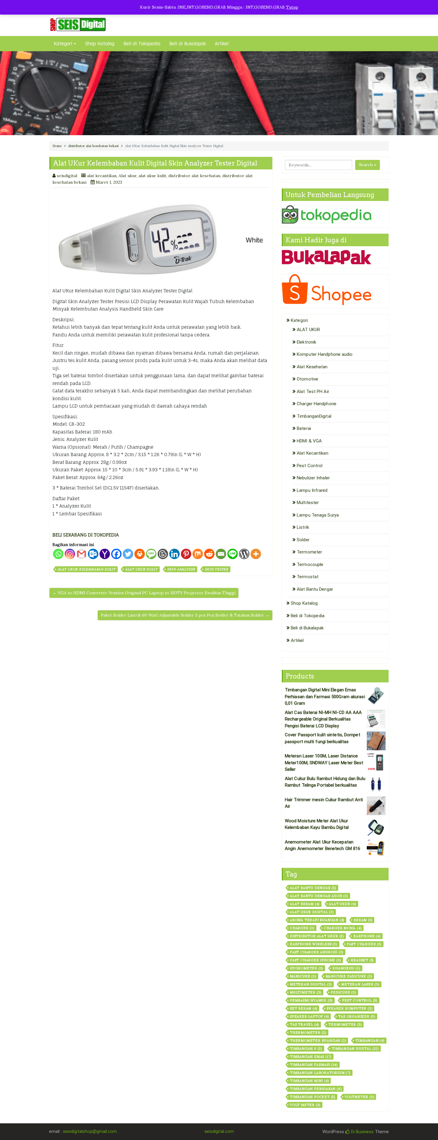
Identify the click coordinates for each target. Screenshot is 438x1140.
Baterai (304, 428)
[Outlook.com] (93, 554)
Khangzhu (346, 968)
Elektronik (306, 342)
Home (57, 146)
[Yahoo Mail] (105, 554)
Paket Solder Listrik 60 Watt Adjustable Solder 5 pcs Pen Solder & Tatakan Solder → (185, 615)
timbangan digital (355, 1049)
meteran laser (360, 984)
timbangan (369, 1040)
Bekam (363, 920)
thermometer (308, 1032)
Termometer (309, 552)
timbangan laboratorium (320, 1073)
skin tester (216, 569)
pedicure (343, 992)
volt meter (305, 1105)
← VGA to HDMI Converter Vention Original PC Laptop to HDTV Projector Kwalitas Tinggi (143, 592)
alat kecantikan (102, 175)
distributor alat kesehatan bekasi (93, 146)
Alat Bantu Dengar (315, 589)
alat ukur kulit (152, 175)
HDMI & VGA (309, 441)
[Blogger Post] (163, 554)
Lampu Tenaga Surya (318, 515)
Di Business (362, 1131)
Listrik (303, 527)
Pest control (359, 1000)
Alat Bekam (304, 904)
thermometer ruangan (318, 1040)
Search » (367, 164)
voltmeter (359, 1097)
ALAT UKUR (308, 329)
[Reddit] (209, 554)
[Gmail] (81, 554)
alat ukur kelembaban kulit (87, 569)
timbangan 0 (306, 1049)
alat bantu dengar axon (319, 896)
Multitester (308, 502)
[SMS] (151, 554)
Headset (362, 960)
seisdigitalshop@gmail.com (90, 1131)
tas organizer (356, 1016)
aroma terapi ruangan (317, 920)
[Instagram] (70, 554)
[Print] (139, 554)
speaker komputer (349, 1008)
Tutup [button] (292, 7)
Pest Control (309, 465)
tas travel (304, 1024)
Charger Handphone (316, 403)
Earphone (366, 936)
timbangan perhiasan (315, 1089)
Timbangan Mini (309, 1081)
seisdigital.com (219, 1131)
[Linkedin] (174, 554)
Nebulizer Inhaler (313, 478)
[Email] (221, 554)
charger (302, 928)
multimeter (305, 992)
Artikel (222, 43)
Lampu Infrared (312, 490)
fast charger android (316, 952)
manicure (303, 976)
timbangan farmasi (314, 1065)
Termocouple (310, 564)
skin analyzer (181, 569)
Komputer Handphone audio (324, 354)
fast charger (364, 944)
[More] (256, 554)
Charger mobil (343, 928)
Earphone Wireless (313, 944)
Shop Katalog (99, 43)
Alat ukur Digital (312, 912)
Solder (303, 539)
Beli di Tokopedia (141, 43)
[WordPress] (244, 554)
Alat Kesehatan (312, 366)
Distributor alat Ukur (317, 936)
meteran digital (311, 984)
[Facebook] (116, 554)
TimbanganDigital (314, 416)
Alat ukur (127, 175)
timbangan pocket (312, 1097)
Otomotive (307, 379)
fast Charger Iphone (315, 960)
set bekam (303, 1008)
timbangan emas (310, 1057)
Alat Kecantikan (312, 453)
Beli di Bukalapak (187, 43)
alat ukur (342, 904)
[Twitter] (128, 554)
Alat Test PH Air (313, 391)
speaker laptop (309, 1016)
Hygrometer (306, 968)
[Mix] (197, 554)
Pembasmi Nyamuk (311, 1000)
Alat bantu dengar (313, 888)
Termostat (308, 576)
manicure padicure (349, 976)
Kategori (63, 43)
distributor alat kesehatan (194, 175)
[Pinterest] (186, 554)
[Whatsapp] (58, 554)
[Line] (232, 554)
